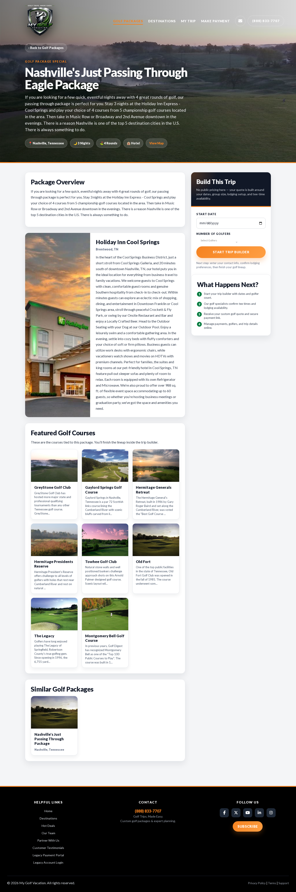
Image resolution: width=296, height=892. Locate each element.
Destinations (162, 21)
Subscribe (247, 826)
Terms (272, 883)
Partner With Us (48, 840)
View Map (156, 143)
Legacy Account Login (48, 862)
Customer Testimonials (48, 848)
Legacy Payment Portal (48, 855)
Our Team (48, 833)
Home (48, 811)
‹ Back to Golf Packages (45, 48)
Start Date (206, 214)
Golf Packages (128, 21)
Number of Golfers (213, 234)
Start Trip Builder (231, 252)
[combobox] (218, 242)
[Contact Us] (240, 21)
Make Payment (215, 21)
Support (283, 883)
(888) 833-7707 (266, 21)
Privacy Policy (257, 883)
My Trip (188, 21)
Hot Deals (48, 825)
